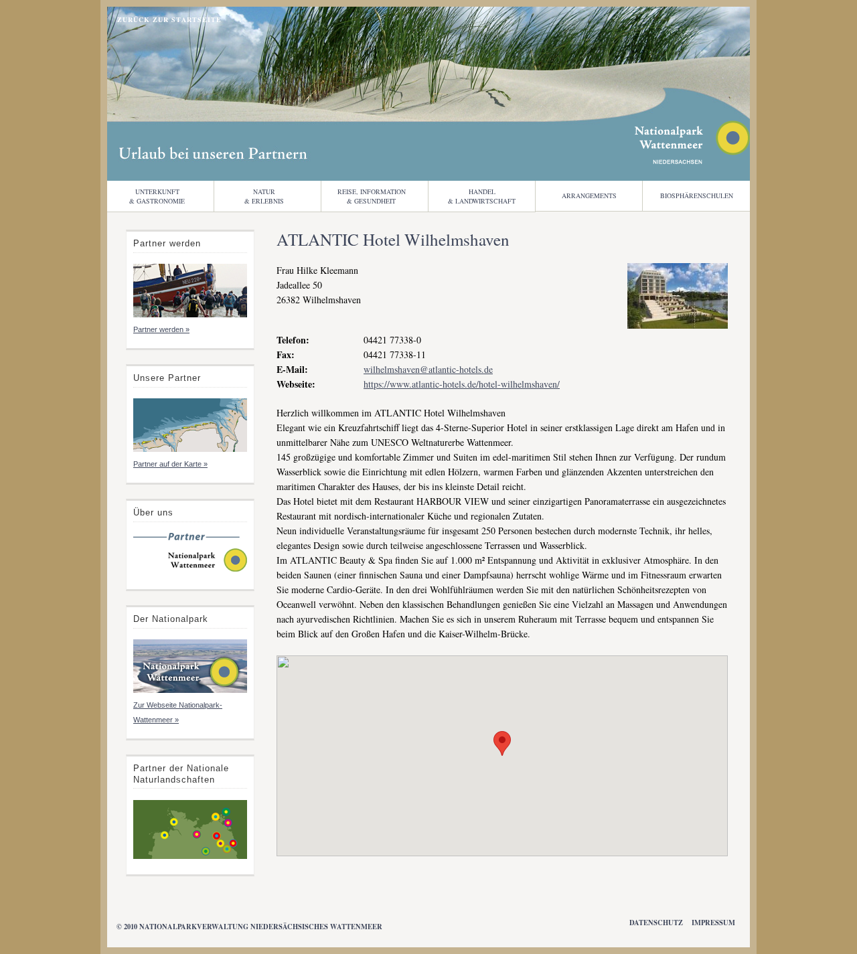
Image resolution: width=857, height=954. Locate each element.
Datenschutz (656, 922)
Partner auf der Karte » (170, 464)
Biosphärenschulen (696, 195)
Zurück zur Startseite (169, 19)
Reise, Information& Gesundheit (371, 196)
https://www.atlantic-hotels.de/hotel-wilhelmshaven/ (462, 384)
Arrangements (589, 195)
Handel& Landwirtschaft (482, 196)
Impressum (713, 922)
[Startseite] (190, 570)
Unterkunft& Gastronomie (157, 196)
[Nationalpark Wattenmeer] (692, 160)
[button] (502, 743)
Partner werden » (161, 329)
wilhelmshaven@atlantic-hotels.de (428, 369)
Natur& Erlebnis (264, 196)
